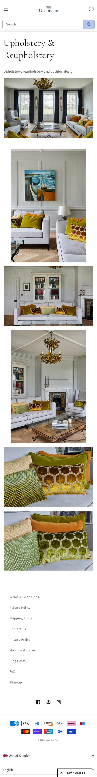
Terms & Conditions (24, 597)
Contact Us (17, 629)
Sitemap (15, 682)
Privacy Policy (19, 639)
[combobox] (48, 755)
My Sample (76, 773)
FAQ (12, 671)
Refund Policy (19, 607)
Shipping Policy (21, 618)
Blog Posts (17, 661)
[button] (6, 9)
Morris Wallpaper (22, 650)
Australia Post (52, 740)
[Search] (88, 24)
